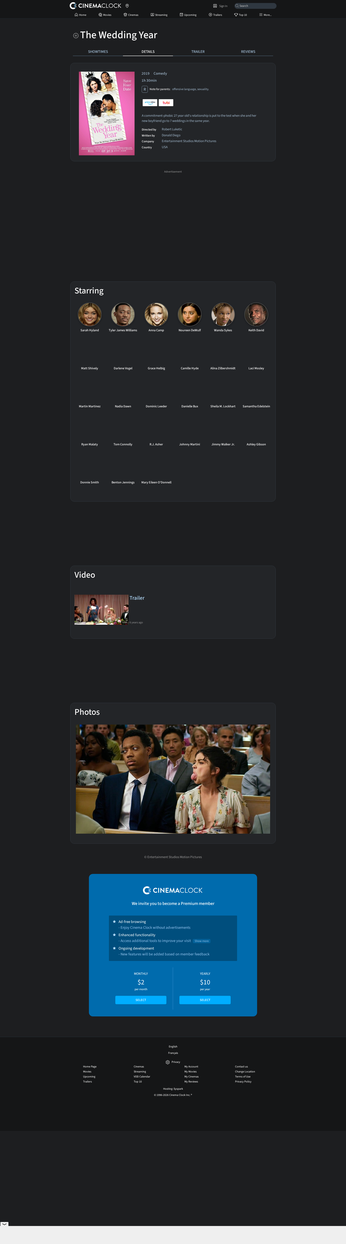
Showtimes (98, 51)
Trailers (217, 15)
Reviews (248, 51)
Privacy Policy (243, 1082)
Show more (202, 941)
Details (148, 51)
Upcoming (190, 15)
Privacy (176, 1062)
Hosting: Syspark (173, 1088)
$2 (141, 986)
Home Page (90, 1067)
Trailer (198, 51)
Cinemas (133, 15)
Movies (107, 15)
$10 (205, 986)
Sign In (222, 6)
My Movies (190, 1072)
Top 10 (243, 15)
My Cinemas (191, 1077)
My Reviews (191, 1082)
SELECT (141, 1000)
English (173, 1046)
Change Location (245, 1072)
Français (173, 1053)
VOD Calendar (142, 1077)
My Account (191, 1067)
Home (82, 15)
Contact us (241, 1067)
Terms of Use (242, 1077)
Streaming (161, 15)
